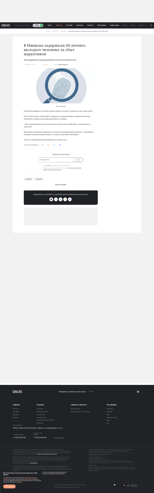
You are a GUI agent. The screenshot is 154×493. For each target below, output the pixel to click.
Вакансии (40, 423)
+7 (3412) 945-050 (39, 437)
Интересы (16, 414)
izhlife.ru (27, 479)
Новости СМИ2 (60, 185)
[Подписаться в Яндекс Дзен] (51, 199)
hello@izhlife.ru (59, 438)
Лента (50, 25)
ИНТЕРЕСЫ (79, 25)
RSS (108, 423)
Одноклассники (112, 417)
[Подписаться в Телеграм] (56, 199)
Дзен (108, 420)
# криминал (38, 179)
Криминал (45, 64)
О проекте (40, 408)
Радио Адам (114, 25)
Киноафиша (101, 25)
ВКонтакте (110, 408)
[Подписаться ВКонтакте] (60, 199)
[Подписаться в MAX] (70, 199)
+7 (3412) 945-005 (19, 437)
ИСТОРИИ (69, 25)
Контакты (141, 25)
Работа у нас (41, 414)
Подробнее (18, 482)
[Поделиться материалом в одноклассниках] (48, 145)
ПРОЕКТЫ (90, 25)
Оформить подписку (72, 392)
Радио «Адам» (75, 408)
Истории (16, 411)
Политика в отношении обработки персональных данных (70, 484)
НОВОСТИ (59, 25)
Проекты (16, 417)
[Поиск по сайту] (151, 25)
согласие (48, 165)
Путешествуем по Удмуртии (80, 411)
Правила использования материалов (47, 454)
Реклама (124, 25)
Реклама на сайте (42, 411)
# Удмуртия (28, 179)
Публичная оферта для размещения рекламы (66, 487)
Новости (16, 408)
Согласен (9, 486)
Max (108, 414)
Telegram (110, 411)
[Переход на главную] (6, 25)
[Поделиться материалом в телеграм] (54, 145)
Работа (133, 25)
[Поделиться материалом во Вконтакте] (42, 145)
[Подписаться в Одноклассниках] (65, 199)
